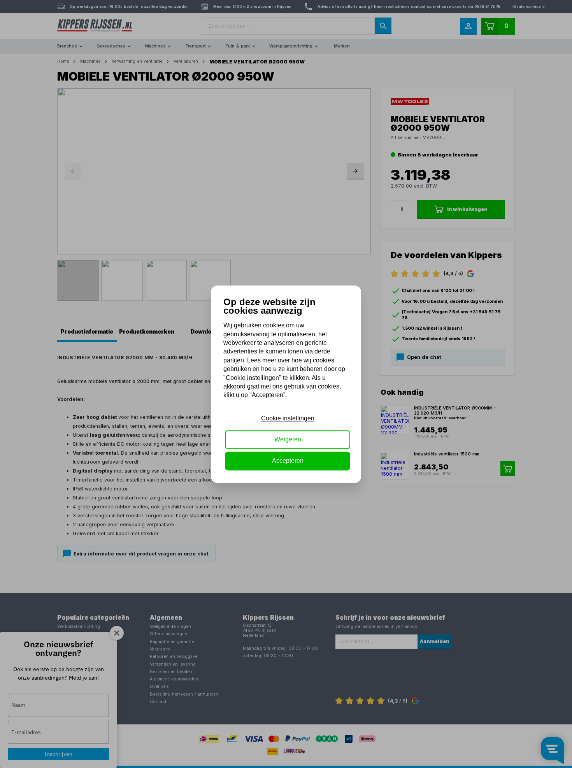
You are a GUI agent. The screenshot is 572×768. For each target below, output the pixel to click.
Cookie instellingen (287, 418)
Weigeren (287, 439)
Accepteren (288, 460)
